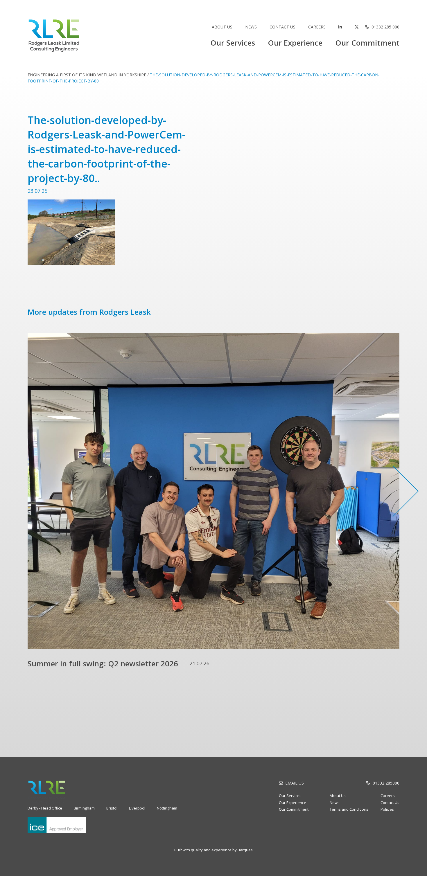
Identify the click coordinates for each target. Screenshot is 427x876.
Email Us (294, 783)
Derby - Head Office (45, 808)
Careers (317, 27)
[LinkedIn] (340, 27)
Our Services (232, 42)
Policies (387, 809)
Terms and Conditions (349, 809)
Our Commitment (367, 42)
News (251, 27)
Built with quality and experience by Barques (213, 849)
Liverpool (137, 808)
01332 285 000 (385, 27)
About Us (222, 27)
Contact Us (282, 27)
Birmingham (84, 808)
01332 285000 (386, 783)
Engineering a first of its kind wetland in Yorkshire (87, 75)
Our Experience (295, 42)
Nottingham (167, 808)
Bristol (111, 808)
